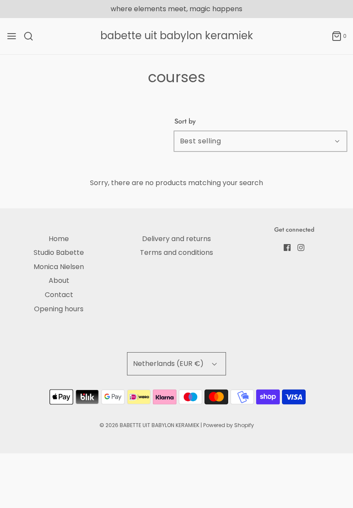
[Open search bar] (31, 36)
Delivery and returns (176, 239)
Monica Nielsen (59, 267)
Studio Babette (59, 252)
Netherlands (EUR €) (169, 364)
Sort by (185, 121)
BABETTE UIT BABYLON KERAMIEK (176, 36)
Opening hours (59, 309)
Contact (59, 295)
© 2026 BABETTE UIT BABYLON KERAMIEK (149, 425)
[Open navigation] (11, 36)
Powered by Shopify (228, 425)
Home (59, 239)
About (59, 280)
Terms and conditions (176, 252)
